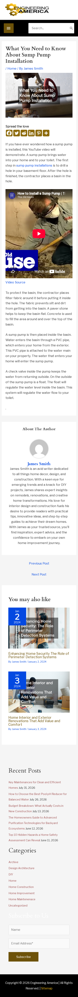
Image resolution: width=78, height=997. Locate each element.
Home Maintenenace (22, 899)
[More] (46, 133)
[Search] (71, 28)
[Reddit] (24, 133)
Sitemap (46, 988)
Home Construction (21, 887)
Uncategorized (18, 905)
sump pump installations (34, 165)
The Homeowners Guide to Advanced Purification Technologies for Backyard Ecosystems (33, 823)
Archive (13, 862)
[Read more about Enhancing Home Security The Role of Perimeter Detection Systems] (39, 628)
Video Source (15, 282)
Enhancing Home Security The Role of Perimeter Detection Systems (38, 655)
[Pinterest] (38, 133)
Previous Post (39, 563)
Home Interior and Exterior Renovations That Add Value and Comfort (34, 720)
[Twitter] (16, 133)
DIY (11, 874)
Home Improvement (22, 893)
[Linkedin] (31, 133)
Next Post (39, 574)
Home (11, 68)
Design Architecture (21, 868)
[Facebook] (9, 133)
